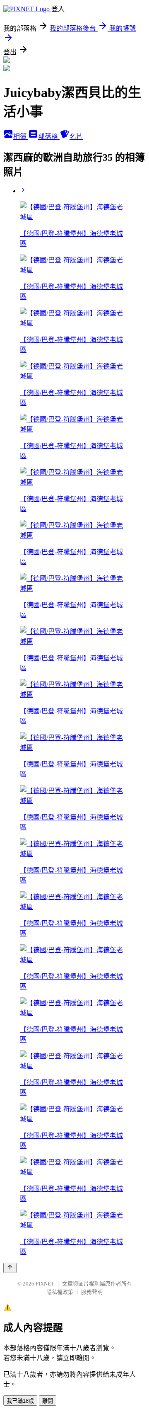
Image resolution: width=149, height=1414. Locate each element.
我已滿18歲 (20, 1401)
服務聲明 (92, 1292)
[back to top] (10, 1268)
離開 (47, 1401)
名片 (76, 136)
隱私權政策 (59, 1292)
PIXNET (45, 1284)
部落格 (49, 136)
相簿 (20, 136)
